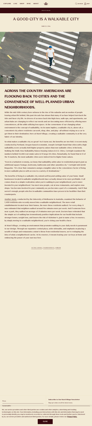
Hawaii (58, 248)
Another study (10, 199)
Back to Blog (46, 10)
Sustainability (6, 406)
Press (4, 401)
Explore (7, 3)
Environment (48, 248)
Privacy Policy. (72, 417)
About (36, 3)
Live (15, 3)
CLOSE (45, 421)
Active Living (36, 248)
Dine (29, 3)
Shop (22, 3)
